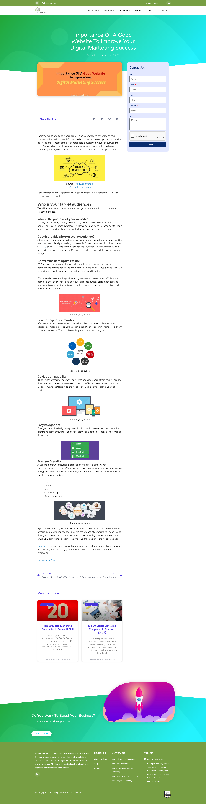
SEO (44, 246)
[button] (94, 119)
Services (108, 10)
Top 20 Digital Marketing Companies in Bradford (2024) (102, 629)
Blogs (151, 10)
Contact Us (163, 10)
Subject (132, 106)
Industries (92, 10)
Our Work (139, 10)
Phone (132, 95)
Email (132, 85)
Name (132, 74)
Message (133, 116)
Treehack (42, 545)
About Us (123, 10)
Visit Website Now (46, 560)
